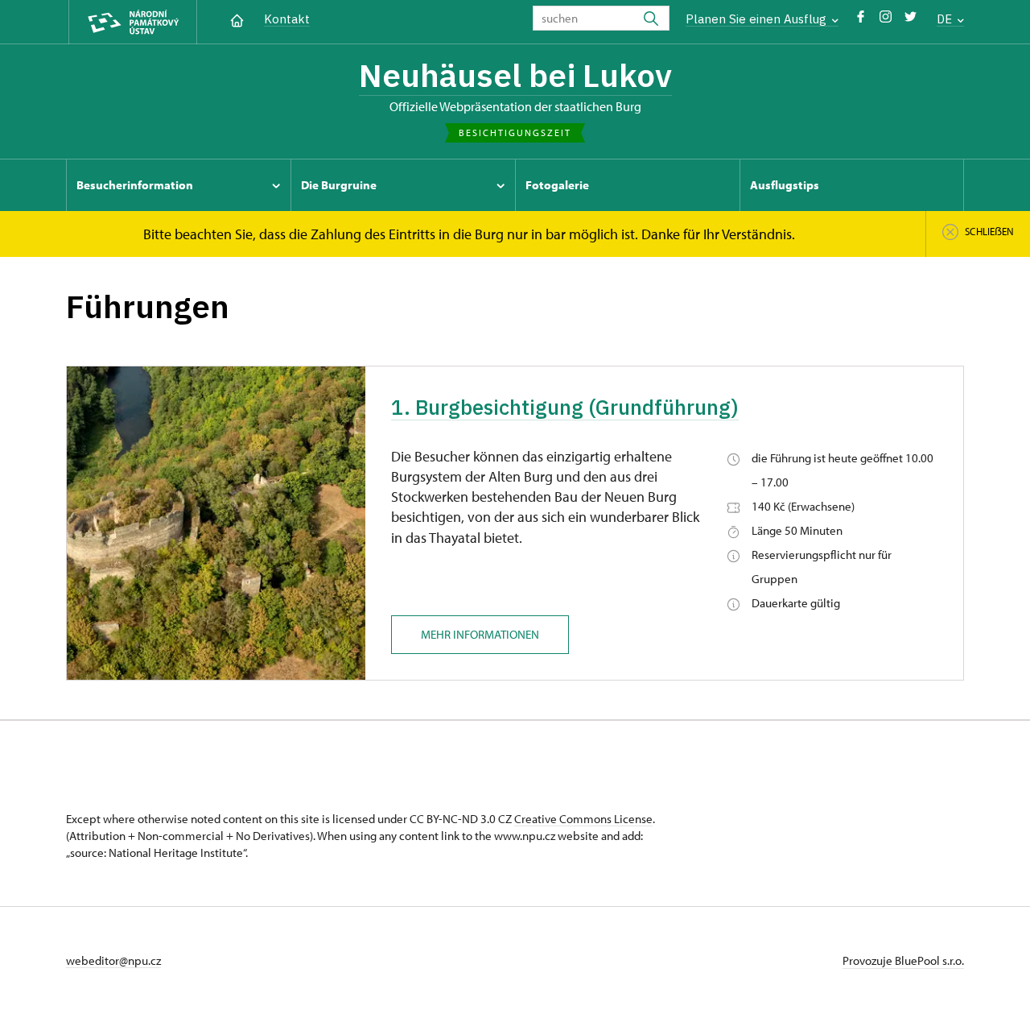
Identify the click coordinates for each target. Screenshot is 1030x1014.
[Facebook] (861, 20)
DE (946, 19)
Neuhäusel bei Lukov (515, 75)
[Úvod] (237, 19)
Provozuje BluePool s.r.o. (903, 960)
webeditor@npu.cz (113, 960)
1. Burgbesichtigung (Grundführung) (565, 406)
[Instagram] (886, 20)
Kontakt (287, 19)
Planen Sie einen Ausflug (758, 19)
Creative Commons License (583, 818)
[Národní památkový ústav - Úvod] (132, 22)
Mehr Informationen (480, 634)
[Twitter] (910, 20)
